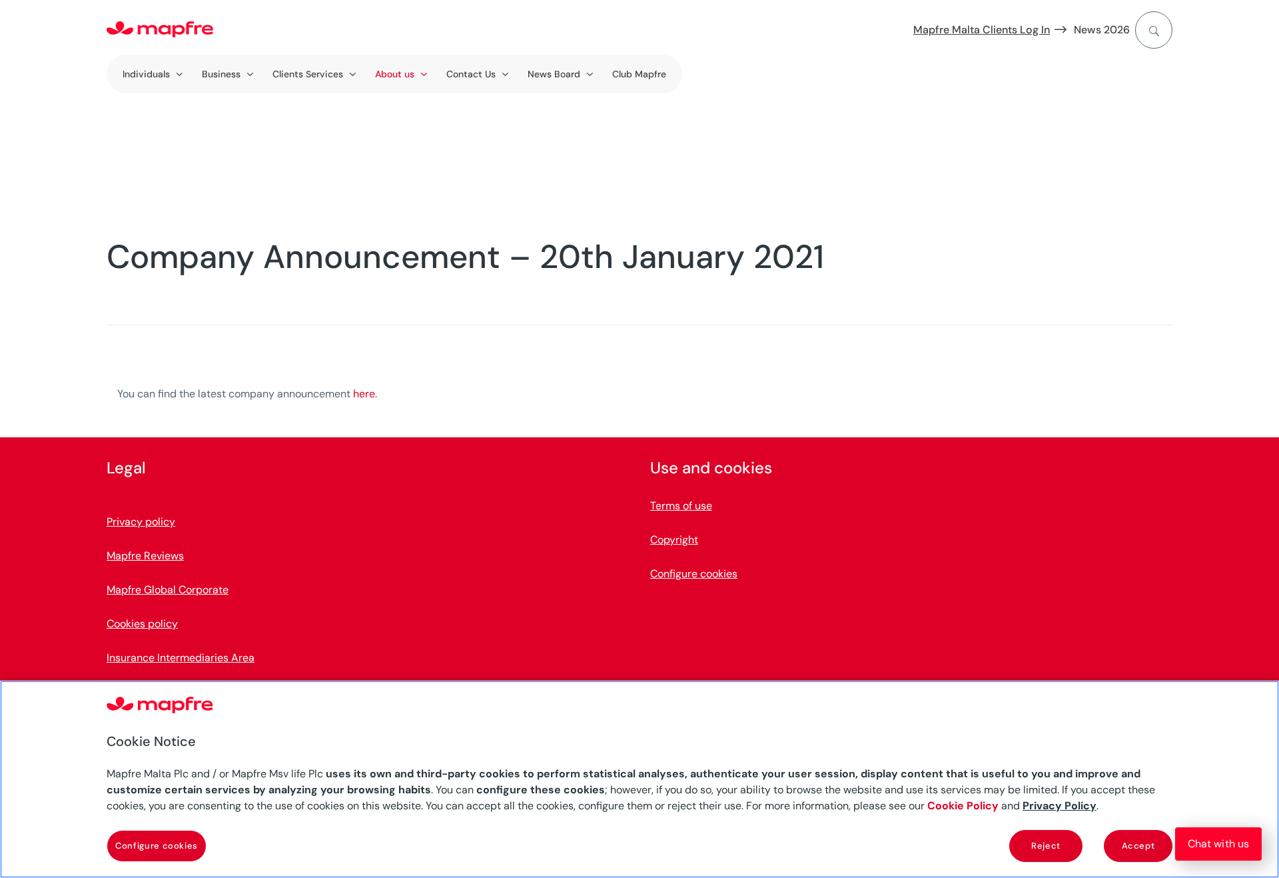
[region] (639, 779)
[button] (1218, 844)
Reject (1046, 845)
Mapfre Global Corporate (167, 590)
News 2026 (1102, 30)
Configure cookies (156, 845)
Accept (1138, 845)
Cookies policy (142, 624)
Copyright (674, 540)
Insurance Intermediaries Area (180, 658)
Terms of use (681, 506)
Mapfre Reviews (145, 556)
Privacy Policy (1059, 806)
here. (365, 394)
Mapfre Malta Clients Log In (981, 30)
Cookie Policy (963, 806)
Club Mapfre (639, 74)
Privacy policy (141, 522)
